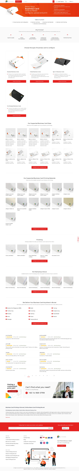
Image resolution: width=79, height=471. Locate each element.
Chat (78, 238)
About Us (8, 437)
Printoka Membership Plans (12, 443)
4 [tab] (39, 375)
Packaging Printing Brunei (12, 457)
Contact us (62, 445)
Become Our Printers (10, 441)
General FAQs (27, 437)
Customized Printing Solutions (12, 439)
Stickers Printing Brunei (11, 453)
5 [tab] (43, 375)
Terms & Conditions (10, 445)
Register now (65, 428)
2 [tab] (32, 375)
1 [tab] (28, 375)
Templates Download (28, 443)
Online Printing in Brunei (11, 451)
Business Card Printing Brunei (12, 455)
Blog (25, 439)
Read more (8, 417)
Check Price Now (16, 81)
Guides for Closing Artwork (30, 441)
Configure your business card (39, 167)
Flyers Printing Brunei (10, 459)
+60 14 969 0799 (37, 393)
